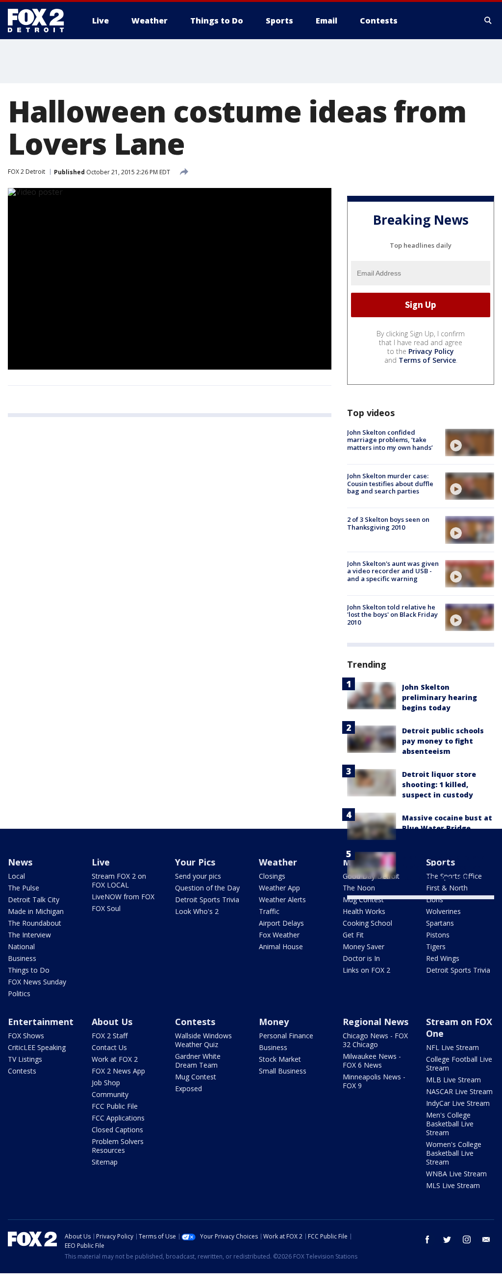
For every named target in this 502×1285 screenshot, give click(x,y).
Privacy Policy (431, 351)
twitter (447, 1239)
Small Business (282, 1070)
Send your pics (198, 876)
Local (16, 876)
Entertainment (41, 1022)
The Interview (29, 934)
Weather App (279, 887)
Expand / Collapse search (488, 20)
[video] (469, 442)
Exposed (188, 1088)
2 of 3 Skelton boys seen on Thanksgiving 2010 (388, 523)
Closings (272, 876)
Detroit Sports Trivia (207, 899)
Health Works (364, 911)
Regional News (375, 1022)
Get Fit (353, 934)
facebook (427, 1239)
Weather (278, 862)
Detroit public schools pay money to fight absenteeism (443, 741)
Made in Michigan (36, 911)
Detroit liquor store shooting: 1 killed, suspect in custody (439, 784)
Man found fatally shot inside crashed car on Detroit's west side (445, 867)
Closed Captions (117, 1129)
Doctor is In (361, 958)
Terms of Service (427, 360)
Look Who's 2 (197, 911)
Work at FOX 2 (115, 1059)
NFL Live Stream (452, 1047)
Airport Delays (281, 923)
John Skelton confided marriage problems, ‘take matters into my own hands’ (390, 440)
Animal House (281, 946)
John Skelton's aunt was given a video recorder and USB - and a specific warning (393, 571)
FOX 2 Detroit (26, 171)
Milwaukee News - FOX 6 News (372, 1060)
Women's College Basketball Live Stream (453, 1153)
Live (101, 862)
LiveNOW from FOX (123, 896)
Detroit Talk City (33, 899)
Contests (22, 1070)
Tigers (436, 946)
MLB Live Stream (453, 1079)
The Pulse (23, 887)
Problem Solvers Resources (118, 1146)
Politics (19, 993)
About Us (112, 1022)
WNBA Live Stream (456, 1173)
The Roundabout (34, 923)
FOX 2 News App (118, 1070)
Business (22, 958)
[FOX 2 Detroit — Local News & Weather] (40, 20)
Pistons (438, 934)
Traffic (269, 911)
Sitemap (105, 1162)
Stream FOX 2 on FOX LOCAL (119, 880)
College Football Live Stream (459, 1063)
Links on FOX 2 (366, 970)
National (21, 946)
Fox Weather (279, 934)
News (20, 862)
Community (110, 1094)
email (486, 1239)
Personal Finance (286, 1035)
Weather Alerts (282, 899)
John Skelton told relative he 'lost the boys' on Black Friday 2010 (392, 615)
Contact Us (109, 1047)
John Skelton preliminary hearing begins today (439, 697)
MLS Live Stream (453, 1185)
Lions (434, 899)
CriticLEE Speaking (37, 1047)
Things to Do (29, 970)
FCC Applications (118, 1117)
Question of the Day (207, 887)
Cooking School (367, 923)
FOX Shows (26, 1035)
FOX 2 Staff (109, 1035)
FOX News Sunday (37, 981)
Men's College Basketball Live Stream (450, 1123)
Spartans (440, 923)
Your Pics (195, 862)
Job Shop (106, 1082)
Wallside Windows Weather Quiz (203, 1040)
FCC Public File (115, 1106)
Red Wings (442, 958)
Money (274, 1022)
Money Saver (363, 946)
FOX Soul (106, 908)
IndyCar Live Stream (458, 1103)
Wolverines (443, 911)
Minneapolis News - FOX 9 (374, 1081)
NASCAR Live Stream (459, 1091)
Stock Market (280, 1059)
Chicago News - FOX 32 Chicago (375, 1040)
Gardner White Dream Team (198, 1060)
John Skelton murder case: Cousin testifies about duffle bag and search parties (390, 483)
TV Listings (25, 1059)
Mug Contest (363, 899)
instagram (467, 1239)
